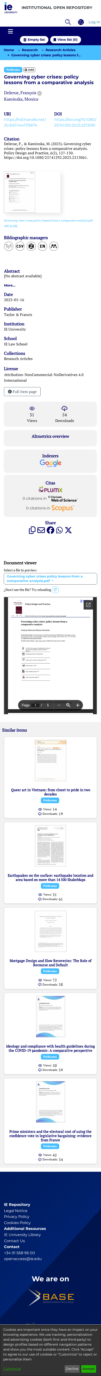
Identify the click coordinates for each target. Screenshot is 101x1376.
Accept (88, 1369)
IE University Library (22, 1235)
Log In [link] (95, 22)
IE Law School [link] (15, 344)
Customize (12, 1369)
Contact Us (14, 1241)
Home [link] (9, 50)
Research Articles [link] (60, 50)
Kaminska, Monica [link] (21, 99)
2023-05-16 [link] (14, 299)
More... (10, 285)
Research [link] (30, 50)
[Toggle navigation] (10, 31)
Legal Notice (15, 1210)
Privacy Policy (16, 1216)
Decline (72, 1369)
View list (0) (68, 39)
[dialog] (50, 1350)
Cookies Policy (17, 1222)
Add (30, 69)
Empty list (36, 39)
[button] (11, 8)
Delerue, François (20, 92)
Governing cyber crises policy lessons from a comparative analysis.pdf (45, 578)
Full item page (24, 391)
